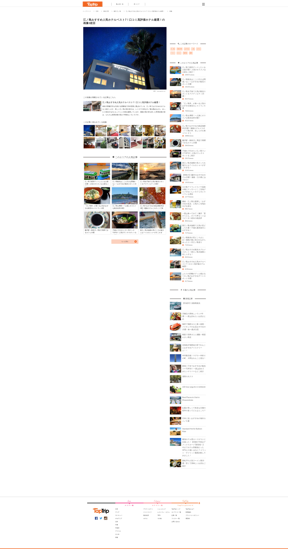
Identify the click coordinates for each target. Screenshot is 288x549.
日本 (97, 11)
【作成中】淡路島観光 (191, 303)
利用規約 (188, 512)
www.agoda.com (161, 91)
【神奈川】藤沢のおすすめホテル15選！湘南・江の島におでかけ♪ (194, 177)
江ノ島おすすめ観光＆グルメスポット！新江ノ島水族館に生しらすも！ (194, 252)
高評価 (185, 53)
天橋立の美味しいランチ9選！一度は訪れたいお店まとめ (194, 316)
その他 (160, 518)
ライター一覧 (176, 518)
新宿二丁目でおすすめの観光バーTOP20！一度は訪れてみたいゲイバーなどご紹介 (194, 368)
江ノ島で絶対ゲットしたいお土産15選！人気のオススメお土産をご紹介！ (194, 69)
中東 (116, 525)
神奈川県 (106, 11)
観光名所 (146, 515)
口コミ (179, 53)
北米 (116, 521)
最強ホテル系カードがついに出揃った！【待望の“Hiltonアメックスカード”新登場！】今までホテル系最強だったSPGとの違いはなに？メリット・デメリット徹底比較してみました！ (194, 447)
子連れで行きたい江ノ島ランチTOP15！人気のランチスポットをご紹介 (194, 153)
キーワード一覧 (176, 512)
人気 (193, 49)
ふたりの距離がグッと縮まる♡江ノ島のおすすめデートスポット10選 (194, 276)
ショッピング (162, 509)
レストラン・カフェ (164, 512)
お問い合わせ (176, 521)
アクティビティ (148, 509)
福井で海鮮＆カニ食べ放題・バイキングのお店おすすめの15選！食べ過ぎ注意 (194, 326)
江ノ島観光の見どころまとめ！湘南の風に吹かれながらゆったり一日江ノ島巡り (194, 240)
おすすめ (187, 49)
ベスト (172, 53)
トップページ (87, 11)
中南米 (117, 528)
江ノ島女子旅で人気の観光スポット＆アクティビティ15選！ (194, 93)
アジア (117, 512)
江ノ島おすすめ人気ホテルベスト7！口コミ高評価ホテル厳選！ (145, 11)
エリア (137, 4)
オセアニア (118, 518)
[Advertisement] (188, 29)
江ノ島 (172, 49)
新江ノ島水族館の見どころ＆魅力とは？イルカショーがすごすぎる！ (194, 165)
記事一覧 (120, 4)
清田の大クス (187, 376)
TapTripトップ (176, 509)
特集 (116, 537)
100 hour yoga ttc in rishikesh (194, 387)
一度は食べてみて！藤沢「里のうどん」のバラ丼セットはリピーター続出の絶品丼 (194, 215)
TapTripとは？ (190, 509)
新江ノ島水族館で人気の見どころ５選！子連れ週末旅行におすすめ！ (194, 228)
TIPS (159, 515)
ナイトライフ (147, 512)
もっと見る (125, 241)
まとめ (117, 534)
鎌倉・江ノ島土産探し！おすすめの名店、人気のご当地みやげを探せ (194, 203)
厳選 (191, 53)
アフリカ (118, 531)
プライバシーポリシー (192, 515)
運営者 (188, 518)
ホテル (198, 49)
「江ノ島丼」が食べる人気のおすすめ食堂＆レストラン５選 (194, 105)
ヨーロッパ (118, 515)
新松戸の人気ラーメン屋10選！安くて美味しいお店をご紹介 (194, 463)
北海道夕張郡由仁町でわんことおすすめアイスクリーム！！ (194, 347)
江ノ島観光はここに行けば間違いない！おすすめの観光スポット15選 (194, 81)
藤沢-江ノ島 (117, 11)
